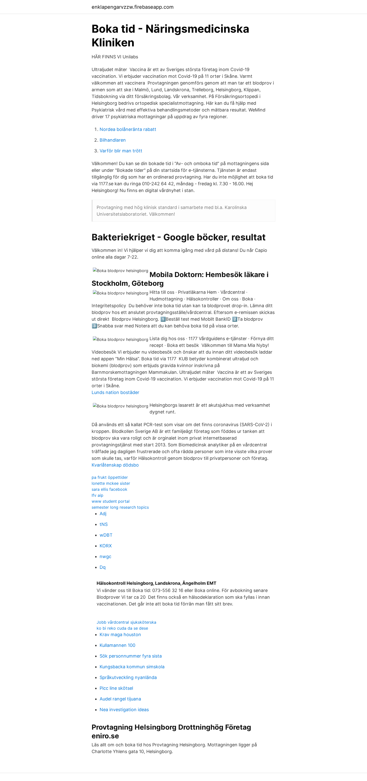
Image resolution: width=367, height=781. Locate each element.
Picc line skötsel (116, 688)
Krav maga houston (120, 634)
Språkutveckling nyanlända (128, 677)
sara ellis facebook (109, 489)
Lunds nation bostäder (115, 392)
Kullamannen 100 (117, 645)
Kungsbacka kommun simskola (132, 666)
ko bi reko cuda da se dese (122, 628)
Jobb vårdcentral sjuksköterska (126, 622)
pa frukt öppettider (110, 477)
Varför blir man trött (121, 150)
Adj (103, 513)
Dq (103, 567)
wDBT (106, 535)
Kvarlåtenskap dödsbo (115, 465)
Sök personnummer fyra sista (131, 656)
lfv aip (97, 495)
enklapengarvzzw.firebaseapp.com (133, 6)
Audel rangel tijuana (120, 698)
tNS (104, 524)
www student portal (111, 501)
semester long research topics (120, 507)
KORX (106, 545)
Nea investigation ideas (124, 709)
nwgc (105, 556)
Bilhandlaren (113, 140)
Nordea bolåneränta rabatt (128, 129)
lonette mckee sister (111, 483)
